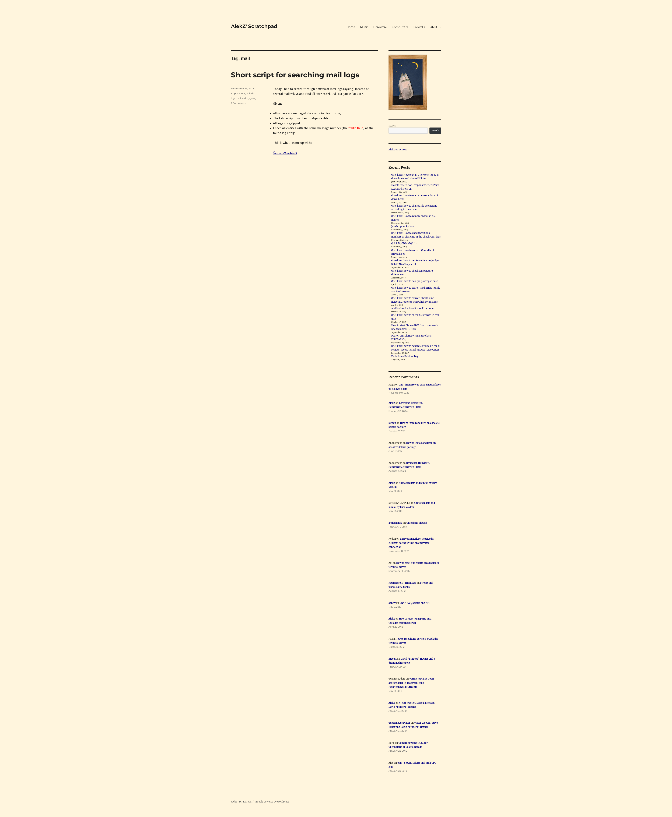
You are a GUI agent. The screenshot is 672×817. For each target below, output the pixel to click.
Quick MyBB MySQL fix (404, 243)
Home (350, 27)
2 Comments (238, 103)
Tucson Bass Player (399, 722)
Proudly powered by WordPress (272, 801)
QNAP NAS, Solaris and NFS (415, 603)
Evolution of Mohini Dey (404, 356)
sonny (392, 603)
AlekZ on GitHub (397, 149)
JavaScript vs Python (402, 226)
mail (238, 98)
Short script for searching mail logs (295, 74)
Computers (400, 27)
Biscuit (392, 658)
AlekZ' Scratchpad (254, 26)
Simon (392, 423)
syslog (252, 98)
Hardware (380, 27)
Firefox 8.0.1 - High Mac (402, 582)
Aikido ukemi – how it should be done (412, 308)
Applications (238, 93)
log (233, 98)
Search (392, 125)
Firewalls (419, 27)
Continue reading (285, 152)
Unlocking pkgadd (416, 522)
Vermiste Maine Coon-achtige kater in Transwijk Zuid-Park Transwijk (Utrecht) (411, 682)
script (245, 98)
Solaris (250, 93)
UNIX (433, 27)
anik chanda (395, 522)
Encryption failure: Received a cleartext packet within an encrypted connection (410, 543)
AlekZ (391, 403)
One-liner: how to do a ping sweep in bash (414, 281)
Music (364, 27)
